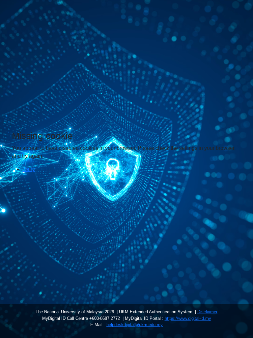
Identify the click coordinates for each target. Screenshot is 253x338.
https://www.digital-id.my (188, 318)
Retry (28, 169)
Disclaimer (207, 311)
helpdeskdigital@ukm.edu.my (134, 324)
